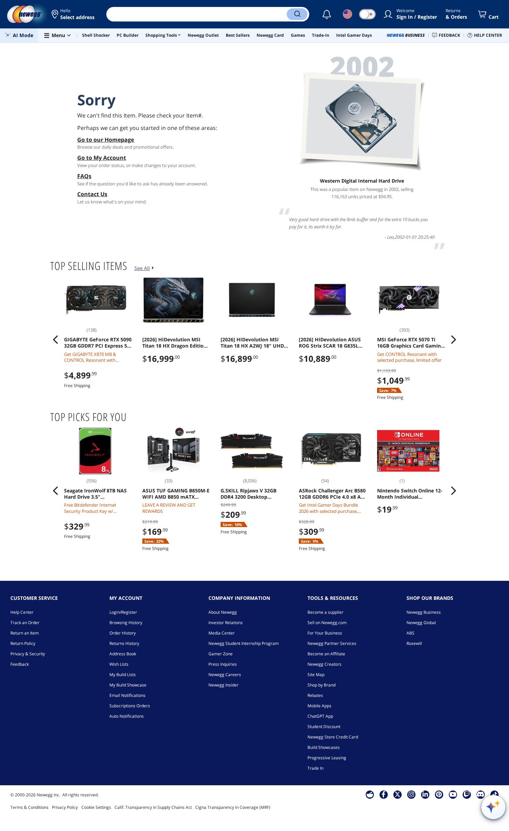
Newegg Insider (223, 685)
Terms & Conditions (29, 807)
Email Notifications (127, 695)
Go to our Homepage (105, 139)
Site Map (315, 674)
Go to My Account (101, 157)
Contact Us (92, 194)
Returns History (124, 643)
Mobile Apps (319, 706)
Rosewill (414, 643)
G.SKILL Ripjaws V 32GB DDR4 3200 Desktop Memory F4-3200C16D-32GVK (248, 494)
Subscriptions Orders (129, 706)
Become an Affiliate (326, 654)
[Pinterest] (439, 794)
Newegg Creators (324, 664)
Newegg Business (424, 612)
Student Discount (323, 726)
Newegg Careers (224, 674)
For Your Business (324, 633)
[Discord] (480, 794)
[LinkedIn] (425, 794)
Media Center (221, 633)
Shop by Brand (321, 685)
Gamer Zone (220, 654)
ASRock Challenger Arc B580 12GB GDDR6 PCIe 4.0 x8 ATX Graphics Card (333, 494)
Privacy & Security (27, 654)
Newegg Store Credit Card (332, 737)
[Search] (297, 14)
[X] (397, 794)
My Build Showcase (127, 685)
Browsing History (125, 623)
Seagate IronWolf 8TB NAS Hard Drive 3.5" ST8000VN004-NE (95, 494)
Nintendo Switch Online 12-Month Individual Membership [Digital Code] (410, 494)
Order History (122, 633)
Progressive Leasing (326, 758)
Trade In (315, 768)
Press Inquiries (222, 664)
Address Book (122, 654)
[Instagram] (411, 794)
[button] (73, 14)
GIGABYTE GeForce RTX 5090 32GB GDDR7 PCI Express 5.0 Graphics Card (98, 342)
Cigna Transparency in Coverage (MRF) (232, 807)
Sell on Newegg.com (327, 623)
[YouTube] (452, 794)
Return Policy (22, 643)
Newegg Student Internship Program (243, 643)
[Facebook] (383, 794)
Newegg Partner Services (331, 643)
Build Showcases (323, 747)
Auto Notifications (126, 716)
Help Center (22, 612)
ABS (410, 633)
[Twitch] (467, 794)
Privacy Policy (65, 807)
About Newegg (222, 612)
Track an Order (24, 623)
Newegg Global (421, 623)
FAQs (84, 176)
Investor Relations (225, 623)
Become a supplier (325, 612)
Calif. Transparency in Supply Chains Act (153, 807)
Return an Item (24, 633)
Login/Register (123, 612)
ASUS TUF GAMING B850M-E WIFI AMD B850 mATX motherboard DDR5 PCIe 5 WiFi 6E (175, 494)
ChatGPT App (320, 716)
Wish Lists (118, 664)
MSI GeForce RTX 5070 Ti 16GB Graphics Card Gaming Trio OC (410, 342)
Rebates (315, 695)
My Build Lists (122, 674)
